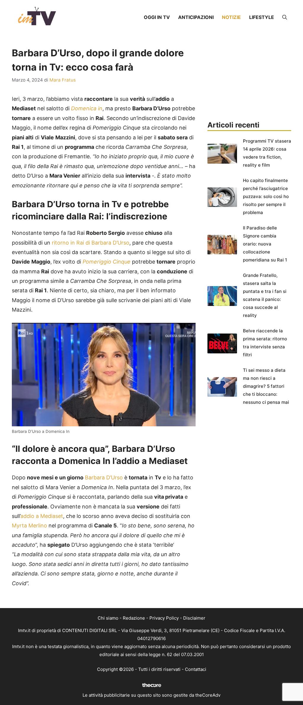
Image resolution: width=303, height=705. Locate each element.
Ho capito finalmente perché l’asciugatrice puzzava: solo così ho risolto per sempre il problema (266, 196)
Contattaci (195, 669)
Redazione (134, 618)
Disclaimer (194, 618)
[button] (284, 17)
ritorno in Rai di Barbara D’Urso (90, 243)
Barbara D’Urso (104, 477)
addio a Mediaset (41, 516)
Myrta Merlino (29, 525)
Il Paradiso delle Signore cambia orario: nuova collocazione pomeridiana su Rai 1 (265, 244)
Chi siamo (108, 618)
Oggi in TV (157, 17)
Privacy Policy (164, 618)
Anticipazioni (196, 17)
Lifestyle (261, 17)
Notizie (231, 17)
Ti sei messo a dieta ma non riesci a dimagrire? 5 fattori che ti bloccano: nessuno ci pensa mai (266, 386)
